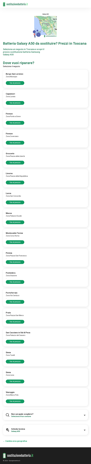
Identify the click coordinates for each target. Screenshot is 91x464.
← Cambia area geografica (15, 441)
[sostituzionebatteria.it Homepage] (18, 455)
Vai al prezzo (15, 83)
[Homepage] (15, 3)
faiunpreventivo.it (14, 461)
